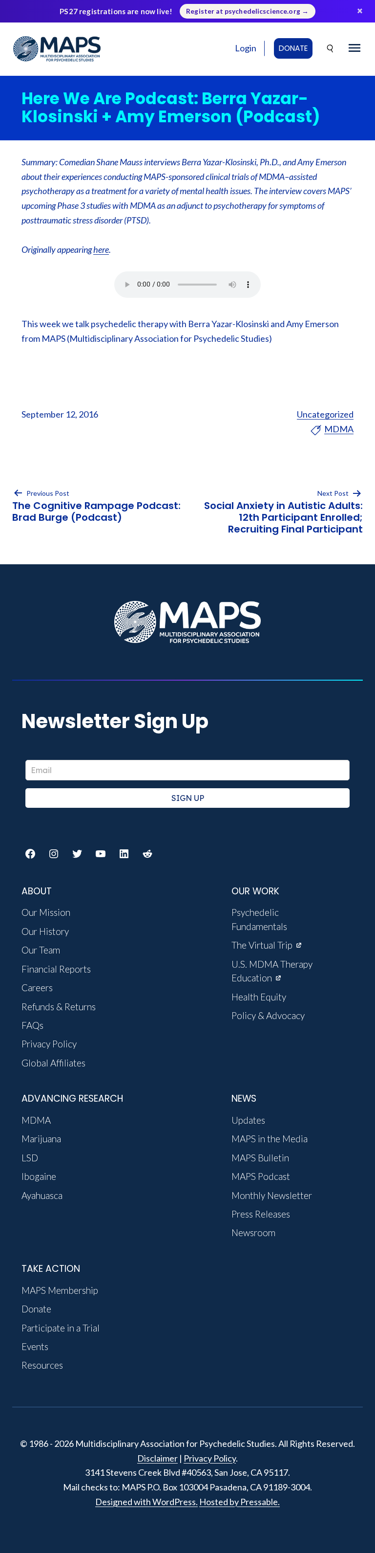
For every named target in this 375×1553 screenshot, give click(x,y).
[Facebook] (30, 854)
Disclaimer (157, 1458)
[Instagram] (53, 854)
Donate (293, 48)
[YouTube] (100, 854)
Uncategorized (325, 414)
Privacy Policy (210, 1458)
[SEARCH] (330, 49)
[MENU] (354, 48)
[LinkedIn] (124, 854)
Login (245, 48)
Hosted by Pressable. (239, 1501)
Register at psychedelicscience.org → (247, 11)
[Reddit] (147, 854)
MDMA (339, 428)
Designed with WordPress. (146, 1501)
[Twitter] (77, 854)
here (101, 249)
